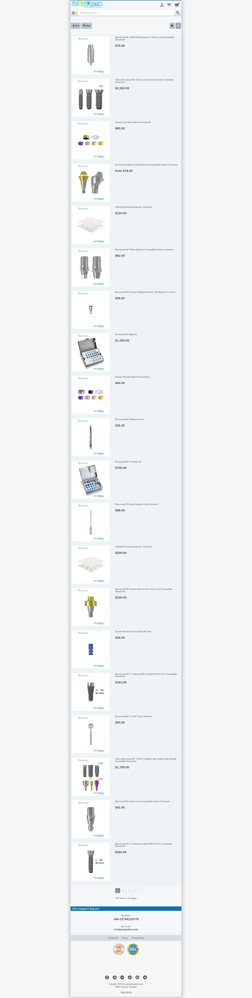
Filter (87, 26)
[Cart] (177, 5)
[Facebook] (107, 977)
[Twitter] (114, 977)
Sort (77, 26)
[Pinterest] (137, 977)
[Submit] (178, 13)
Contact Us (113, 938)
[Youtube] (130, 977)
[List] (178, 26)
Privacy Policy (137, 938)
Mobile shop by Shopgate (126, 987)
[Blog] (122, 977)
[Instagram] (145, 977)
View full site (126, 992)
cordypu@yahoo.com (126, 929)
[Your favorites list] (169, 5)
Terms (125, 938)
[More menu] (162, 5)
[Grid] (172, 26)
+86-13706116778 (126, 919)
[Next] (140, 890)
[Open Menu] (74, 12)
